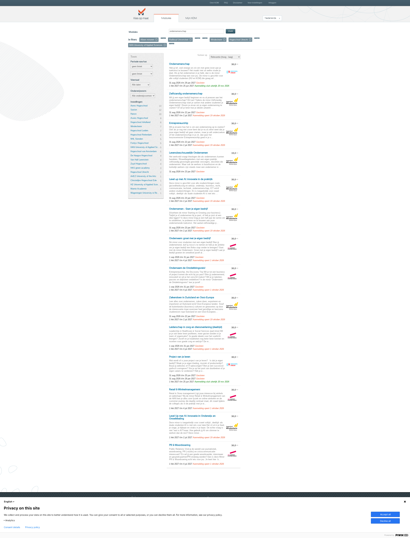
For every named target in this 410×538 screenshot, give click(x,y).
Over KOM (214, 3)
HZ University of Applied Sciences (145, 184)
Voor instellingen (255, 3)
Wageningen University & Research (145, 193)
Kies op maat (141, 13)
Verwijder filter (156, 40)
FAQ (226, 3)
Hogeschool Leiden (139, 130)
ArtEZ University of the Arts (143, 176)
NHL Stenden (137, 139)
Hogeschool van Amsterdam (144, 151)
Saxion (134, 109)
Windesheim (136, 126)
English (8, 501)
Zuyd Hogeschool (139, 164)
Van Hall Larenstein (139, 159)
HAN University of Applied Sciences (145, 147)
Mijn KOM (191, 18)
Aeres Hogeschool (139, 105)
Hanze (133, 114)
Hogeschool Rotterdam (141, 134)
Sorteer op (202, 55)
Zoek (230, 31)
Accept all (385, 514)
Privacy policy (32, 527)
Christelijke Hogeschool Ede (144, 180)
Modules (166, 18)
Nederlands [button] (270, 18)
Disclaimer (237, 3)
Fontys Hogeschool (139, 143)
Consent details (12, 527)
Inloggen (272, 3)
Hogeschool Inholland (140, 122)
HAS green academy (140, 168)
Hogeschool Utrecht (140, 172)
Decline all (385, 521)
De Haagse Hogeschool (141, 155)
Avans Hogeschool (139, 118)
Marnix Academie (139, 189)
